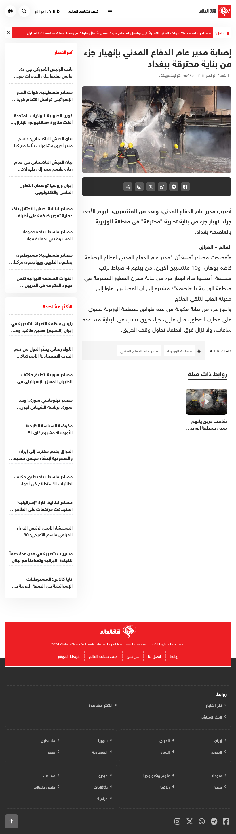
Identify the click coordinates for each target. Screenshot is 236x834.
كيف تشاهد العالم (83, 10)
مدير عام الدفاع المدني (139, 350)
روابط (174, 655)
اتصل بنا (154, 655)
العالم (224, 246)
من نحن (133, 655)
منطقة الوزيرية (179, 350)
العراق (206, 246)
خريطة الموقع (69, 655)
